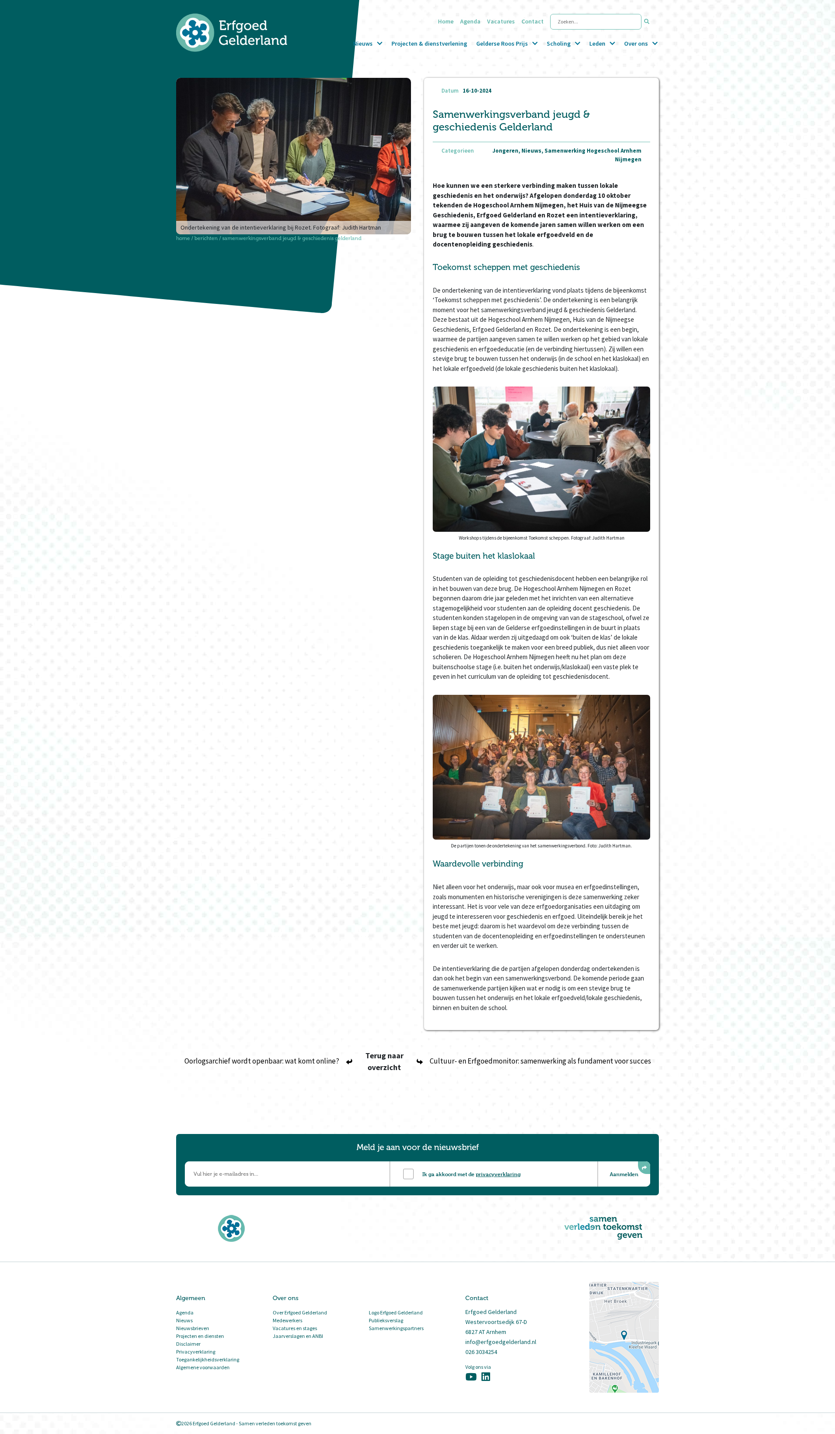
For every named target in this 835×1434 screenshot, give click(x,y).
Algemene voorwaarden (203, 1367)
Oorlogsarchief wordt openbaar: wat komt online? (261, 1061)
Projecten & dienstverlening (429, 43)
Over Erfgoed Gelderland (300, 1312)
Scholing (559, 43)
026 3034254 (481, 1352)
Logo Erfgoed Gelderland (396, 1312)
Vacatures (501, 21)
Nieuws (363, 43)
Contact (532, 21)
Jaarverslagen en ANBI (298, 1336)
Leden (597, 43)
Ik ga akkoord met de (471, 1174)
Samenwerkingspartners (396, 1328)
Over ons (636, 43)
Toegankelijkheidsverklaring (207, 1359)
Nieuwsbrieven (192, 1328)
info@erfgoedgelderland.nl (500, 1342)
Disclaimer (188, 1344)
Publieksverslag (386, 1320)
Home (446, 21)
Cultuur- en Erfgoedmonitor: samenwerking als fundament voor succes (540, 1061)
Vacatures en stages (295, 1328)
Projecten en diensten (200, 1336)
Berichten (206, 238)
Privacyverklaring (195, 1351)
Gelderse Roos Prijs (502, 43)
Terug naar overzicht (384, 1061)
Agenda (470, 21)
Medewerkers (287, 1320)
